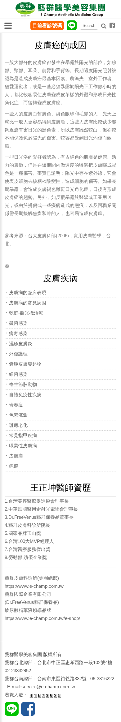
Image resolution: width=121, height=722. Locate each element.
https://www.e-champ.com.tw (34, 586)
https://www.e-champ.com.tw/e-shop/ (42, 618)
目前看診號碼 (47, 25)
